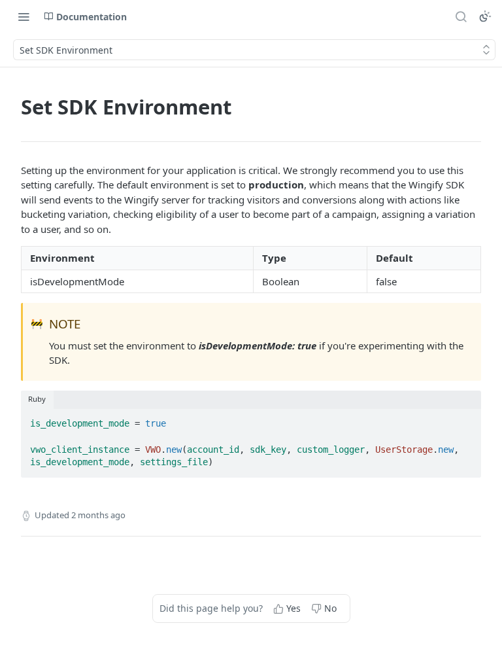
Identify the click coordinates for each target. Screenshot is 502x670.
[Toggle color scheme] (485, 16)
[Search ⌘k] (460, 16)
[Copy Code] (465, 420)
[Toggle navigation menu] (23, 16)
